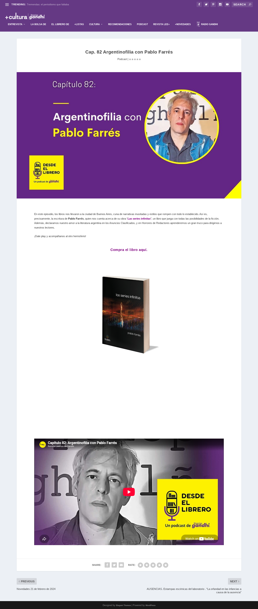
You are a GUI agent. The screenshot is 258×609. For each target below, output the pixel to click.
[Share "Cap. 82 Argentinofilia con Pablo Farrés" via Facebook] (107, 564)
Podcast (142, 24)
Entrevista (15, 24)
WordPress (150, 605)
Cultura (94, 24)
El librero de (60, 24)
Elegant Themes (123, 605)
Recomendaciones (120, 24)
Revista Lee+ (161, 24)
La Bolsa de (38, 24)
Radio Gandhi (209, 24)
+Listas (79, 24)
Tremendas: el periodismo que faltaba (48, 4)
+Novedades (183, 24)
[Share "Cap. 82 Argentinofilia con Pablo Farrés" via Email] (121, 564)
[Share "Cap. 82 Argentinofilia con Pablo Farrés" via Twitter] (114, 564)
